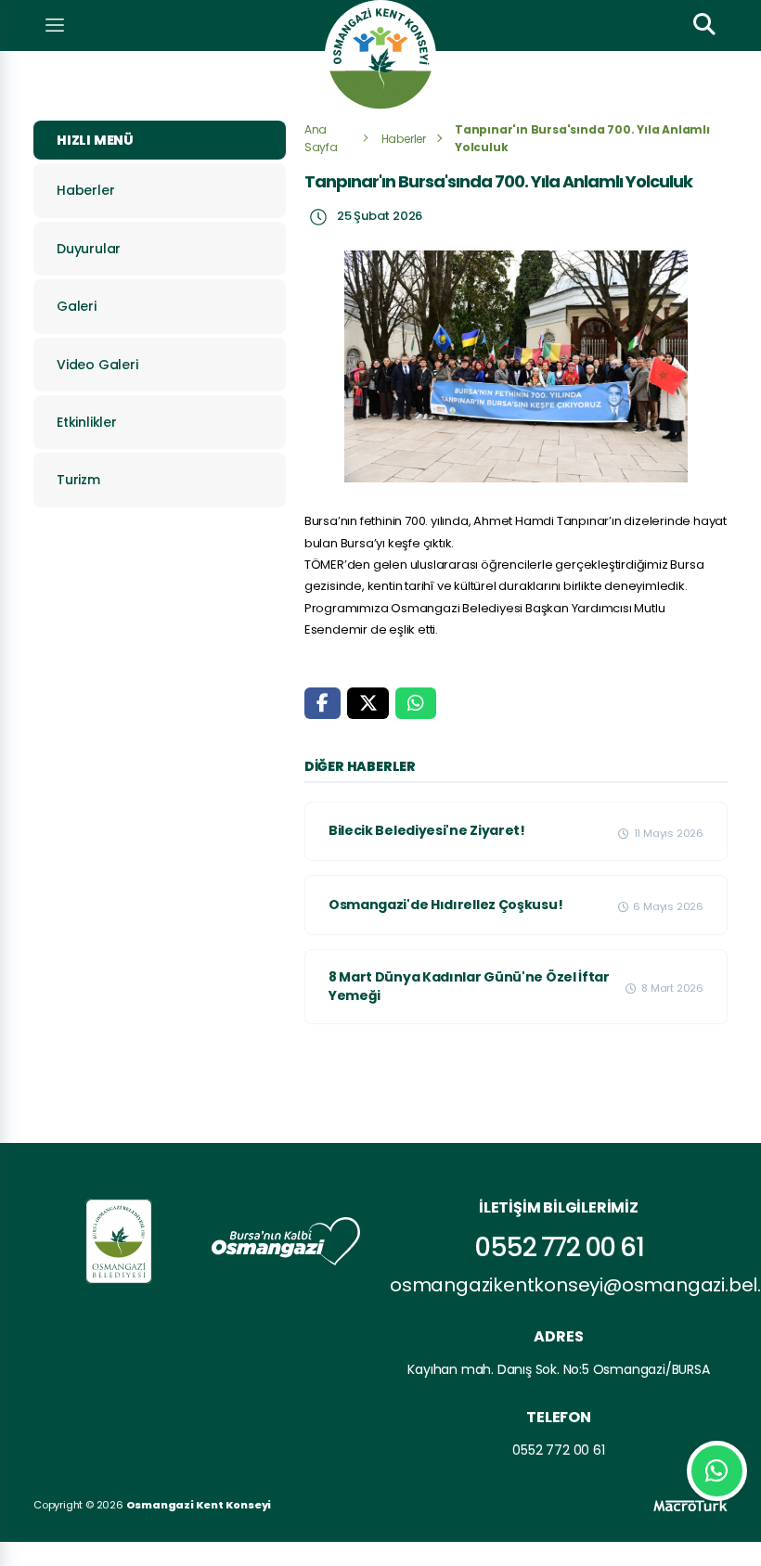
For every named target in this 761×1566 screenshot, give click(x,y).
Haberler (85, 190)
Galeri (77, 306)
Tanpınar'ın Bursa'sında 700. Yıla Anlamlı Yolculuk (582, 138)
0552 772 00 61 (558, 1248)
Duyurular (89, 248)
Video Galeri (97, 364)
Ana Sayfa (321, 138)
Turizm (78, 479)
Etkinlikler (87, 422)
